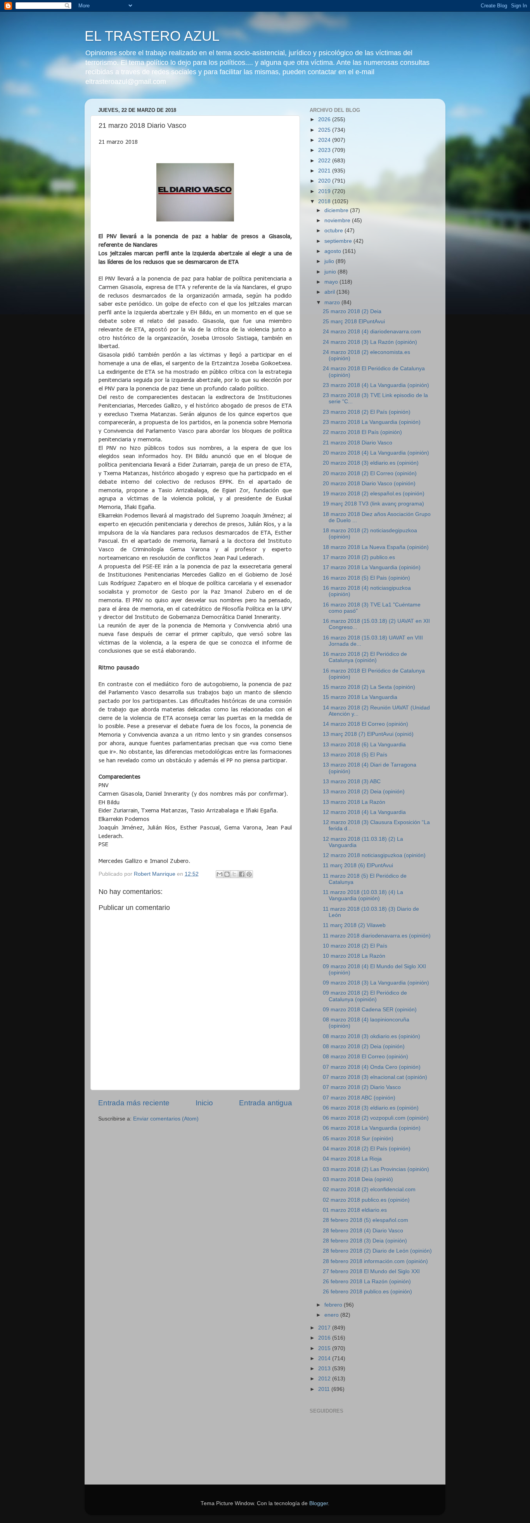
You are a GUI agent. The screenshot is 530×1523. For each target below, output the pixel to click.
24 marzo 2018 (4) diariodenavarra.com (372, 332)
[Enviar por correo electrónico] (219, 874)
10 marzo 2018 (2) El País (355, 946)
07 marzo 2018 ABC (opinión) (359, 1098)
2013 (325, 1368)
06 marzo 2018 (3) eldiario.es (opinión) (371, 1108)
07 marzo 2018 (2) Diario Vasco (362, 1087)
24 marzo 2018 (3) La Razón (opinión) (370, 342)
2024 (325, 140)
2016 (325, 1338)
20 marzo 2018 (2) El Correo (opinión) (370, 473)
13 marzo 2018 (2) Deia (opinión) (364, 792)
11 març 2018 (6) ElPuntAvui (358, 865)
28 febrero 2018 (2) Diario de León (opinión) (377, 1251)
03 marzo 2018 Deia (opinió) (358, 1179)
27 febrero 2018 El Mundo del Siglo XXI (371, 1271)
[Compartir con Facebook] (242, 874)
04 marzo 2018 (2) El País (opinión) (366, 1149)
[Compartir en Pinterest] (249, 874)
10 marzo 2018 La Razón (354, 956)
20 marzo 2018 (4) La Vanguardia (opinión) (376, 453)
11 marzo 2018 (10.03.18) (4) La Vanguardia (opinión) (363, 895)
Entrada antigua (265, 1103)
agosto (333, 251)
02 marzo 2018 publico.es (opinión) (366, 1200)
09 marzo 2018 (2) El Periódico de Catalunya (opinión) (365, 996)
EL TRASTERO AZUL (152, 36)
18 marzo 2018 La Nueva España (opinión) (376, 547)
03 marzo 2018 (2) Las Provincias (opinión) (376, 1169)
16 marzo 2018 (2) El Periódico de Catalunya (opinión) (365, 657)
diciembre (337, 210)
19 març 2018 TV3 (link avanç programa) (373, 504)
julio (330, 261)
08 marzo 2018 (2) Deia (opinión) (364, 1046)
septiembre (338, 241)
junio (331, 272)
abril (330, 292)
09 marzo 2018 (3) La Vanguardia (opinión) (376, 983)
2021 (325, 171)
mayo (331, 282)
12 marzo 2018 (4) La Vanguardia (364, 812)
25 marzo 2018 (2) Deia (352, 311)
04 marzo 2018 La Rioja (352, 1159)
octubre (334, 231)
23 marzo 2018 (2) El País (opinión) (366, 412)
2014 (325, 1358)
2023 (325, 150)
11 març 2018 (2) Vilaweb (354, 925)
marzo (332, 302)
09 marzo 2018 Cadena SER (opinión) (370, 1009)
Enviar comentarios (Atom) (166, 1119)
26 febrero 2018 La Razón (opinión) (367, 1281)
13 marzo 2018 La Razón (354, 802)
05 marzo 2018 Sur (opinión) (358, 1138)
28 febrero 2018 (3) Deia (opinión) (365, 1241)
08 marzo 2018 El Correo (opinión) (365, 1056)
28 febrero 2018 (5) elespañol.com (365, 1220)
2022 (325, 161)
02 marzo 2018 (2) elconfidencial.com (369, 1189)
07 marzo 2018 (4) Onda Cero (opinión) (372, 1067)
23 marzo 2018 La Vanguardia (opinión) (372, 422)
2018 (325, 201)
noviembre (338, 220)
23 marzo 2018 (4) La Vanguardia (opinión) (376, 385)
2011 (324, 1389)
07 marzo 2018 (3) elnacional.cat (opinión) (375, 1077)
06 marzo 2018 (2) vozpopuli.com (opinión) (376, 1118)
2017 (325, 1328)
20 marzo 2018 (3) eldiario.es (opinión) (371, 463)
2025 (325, 130)
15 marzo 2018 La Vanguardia (360, 697)
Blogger (318, 1503)
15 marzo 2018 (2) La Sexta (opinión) (369, 687)
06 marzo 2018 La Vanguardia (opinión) (372, 1128)
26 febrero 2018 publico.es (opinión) (367, 1292)
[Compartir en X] (234, 874)
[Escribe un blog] (227, 874)
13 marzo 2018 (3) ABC (352, 781)
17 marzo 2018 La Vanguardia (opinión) (372, 567)
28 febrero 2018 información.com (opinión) (375, 1261)
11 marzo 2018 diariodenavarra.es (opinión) (377, 936)
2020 (325, 181)
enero (332, 1315)
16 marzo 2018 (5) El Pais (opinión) (366, 578)
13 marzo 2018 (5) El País (355, 755)
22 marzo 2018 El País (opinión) (362, 432)
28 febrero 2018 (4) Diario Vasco (363, 1231)
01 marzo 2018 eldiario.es (355, 1210)
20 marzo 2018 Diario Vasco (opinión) (369, 483)
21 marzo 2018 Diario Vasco (357, 443)
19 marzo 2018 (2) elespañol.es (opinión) (373, 494)
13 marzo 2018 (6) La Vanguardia (364, 745)
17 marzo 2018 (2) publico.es (359, 557)
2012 (325, 1379)
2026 (325, 119)
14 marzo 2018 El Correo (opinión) (365, 724)
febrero (334, 1305)
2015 (325, 1348)
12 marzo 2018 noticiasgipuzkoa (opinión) (374, 855)
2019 (325, 191)
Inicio (204, 1103)
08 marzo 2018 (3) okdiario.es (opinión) (371, 1036)
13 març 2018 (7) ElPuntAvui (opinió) (368, 734)
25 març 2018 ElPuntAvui (354, 321)
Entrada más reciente (134, 1103)
